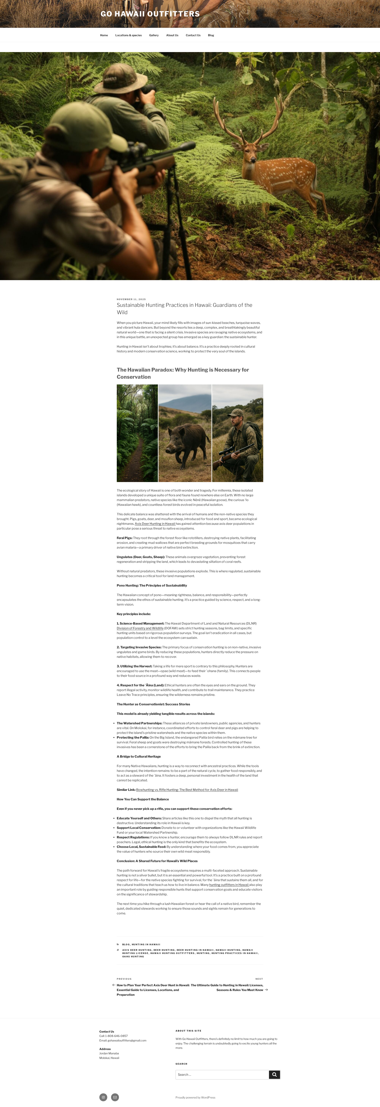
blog (126, 944)
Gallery (154, 35)
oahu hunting (133, 956)
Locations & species (128, 35)
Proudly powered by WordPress (195, 1097)
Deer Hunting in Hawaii (195, 950)
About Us (172, 35)
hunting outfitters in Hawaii (229, 885)
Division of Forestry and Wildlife (140, 628)
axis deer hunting (137, 950)
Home (104, 35)
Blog (211, 35)
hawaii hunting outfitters (172, 953)
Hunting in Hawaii (146, 944)
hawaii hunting (228, 950)
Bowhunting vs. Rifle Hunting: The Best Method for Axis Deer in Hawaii (187, 790)
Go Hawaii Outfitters (150, 14)
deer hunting (164, 950)
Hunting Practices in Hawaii (235, 953)
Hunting (203, 953)
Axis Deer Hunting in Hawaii (155, 524)
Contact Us (193, 35)
